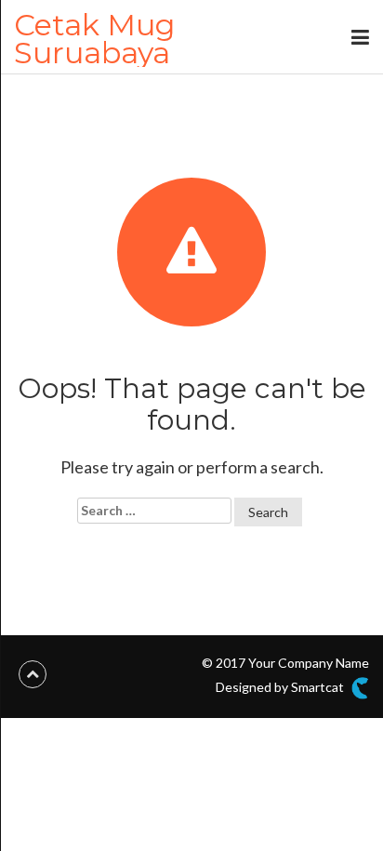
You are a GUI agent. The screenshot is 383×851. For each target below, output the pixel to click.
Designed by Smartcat (281, 687)
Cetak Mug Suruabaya (94, 39)
